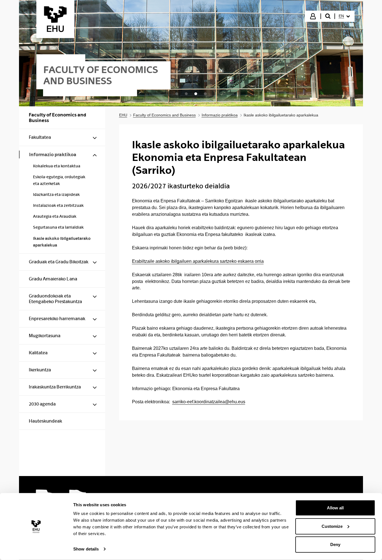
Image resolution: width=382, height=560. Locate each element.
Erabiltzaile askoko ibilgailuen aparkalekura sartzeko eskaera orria (198, 261)
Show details (86, 549)
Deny (335, 544)
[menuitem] (344, 16)
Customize (332, 526)
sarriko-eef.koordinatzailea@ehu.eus (208, 401)
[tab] (177, 94)
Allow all (335, 507)
